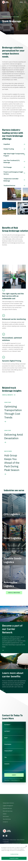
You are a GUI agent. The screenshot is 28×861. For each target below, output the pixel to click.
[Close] (26, 846)
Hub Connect (6, 816)
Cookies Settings (14, 854)
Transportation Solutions (10, 16)
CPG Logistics (12, 514)
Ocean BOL (6, 841)
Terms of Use (13, 839)
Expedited (7, 144)
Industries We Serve (7, 808)
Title (5, 757)
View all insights (7, 395)
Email (6, 737)
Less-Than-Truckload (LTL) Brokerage (12, 161)
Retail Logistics (12, 538)
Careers (4, 813)
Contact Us (5, 821)
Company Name (8, 750)
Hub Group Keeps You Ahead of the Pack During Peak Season (11, 463)
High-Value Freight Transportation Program (14, 155)
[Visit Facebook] (4, 836)
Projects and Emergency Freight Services (13, 173)
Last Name (7, 731)
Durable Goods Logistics (12, 560)
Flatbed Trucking (9, 149)
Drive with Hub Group (7, 811)
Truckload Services (9, 185)
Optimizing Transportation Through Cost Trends (13, 412)
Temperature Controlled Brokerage (11, 180)
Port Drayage (8, 167)
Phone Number (7, 744)
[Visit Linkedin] (6, 836)
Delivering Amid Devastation (13, 436)
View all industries (14, 592)
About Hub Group (7, 819)
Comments (6, 763)
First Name (7, 724)
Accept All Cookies (14, 858)
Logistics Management (8, 805)
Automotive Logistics (10, 584)
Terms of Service (14, 780)
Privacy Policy (6, 780)
